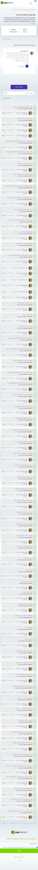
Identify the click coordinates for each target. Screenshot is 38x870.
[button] (19, 861)
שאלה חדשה (19, 87)
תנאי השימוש (23, 847)
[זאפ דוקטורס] (7, 2)
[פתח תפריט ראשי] (35, 1)
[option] (19, 61)
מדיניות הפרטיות (14, 847)
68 (4, 823)
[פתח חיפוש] (31, 3)
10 (12, 823)
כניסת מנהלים (7, 39)
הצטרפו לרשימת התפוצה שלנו (21, 839)
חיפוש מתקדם (7, 98)
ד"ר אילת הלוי (24, 51)
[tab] (18, 107)
